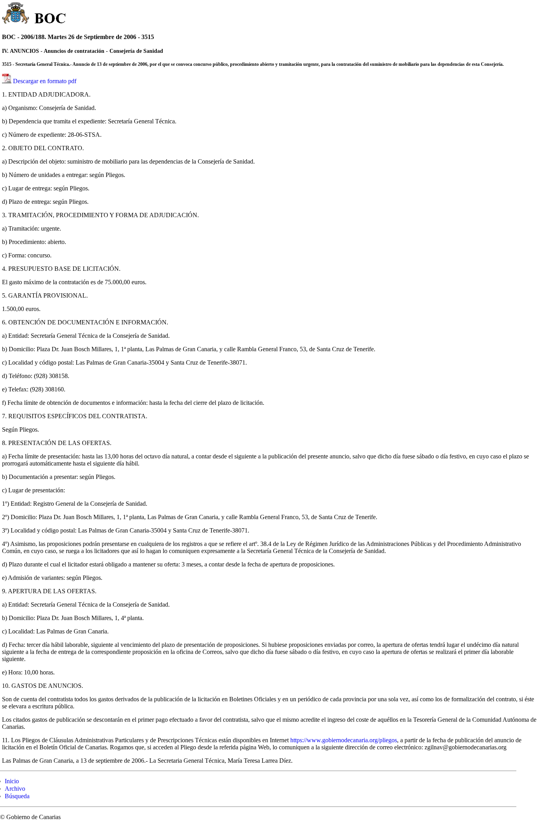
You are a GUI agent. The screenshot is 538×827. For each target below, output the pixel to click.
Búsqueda (17, 796)
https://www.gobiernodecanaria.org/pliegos (343, 740)
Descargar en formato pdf (44, 81)
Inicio (12, 781)
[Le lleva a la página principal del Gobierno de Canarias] (16, 14)
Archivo (15, 788)
